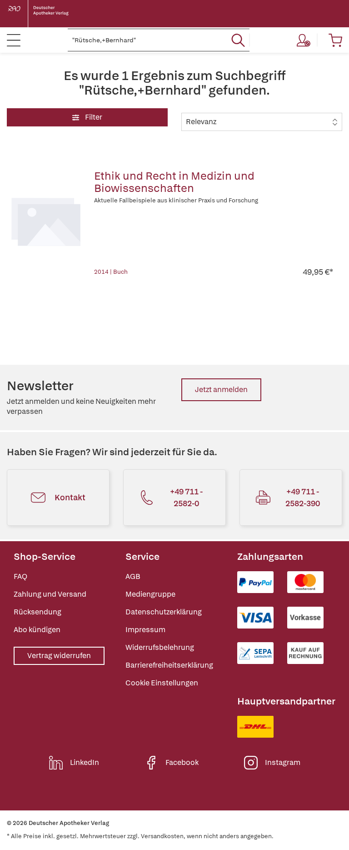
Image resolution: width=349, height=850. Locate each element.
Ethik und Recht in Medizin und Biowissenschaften (174, 182)
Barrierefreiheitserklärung (169, 665)
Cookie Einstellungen (161, 683)
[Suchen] (238, 40)
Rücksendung (37, 612)
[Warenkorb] (335, 40)
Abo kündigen (37, 629)
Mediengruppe (150, 594)
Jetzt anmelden (221, 389)
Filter (93, 117)
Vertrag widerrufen (59, 655)
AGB (132, 576)
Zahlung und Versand (50, 594)
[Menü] (13, 40)
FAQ (20, 576)
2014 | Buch (111, 272)
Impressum (145, 629)
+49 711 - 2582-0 (186, 497)
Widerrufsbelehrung (159, 647)
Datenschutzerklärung (163, 612)
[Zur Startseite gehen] (45, 13)
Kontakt (70, 497)
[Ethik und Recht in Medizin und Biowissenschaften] (45, 220)
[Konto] (303, 40)
